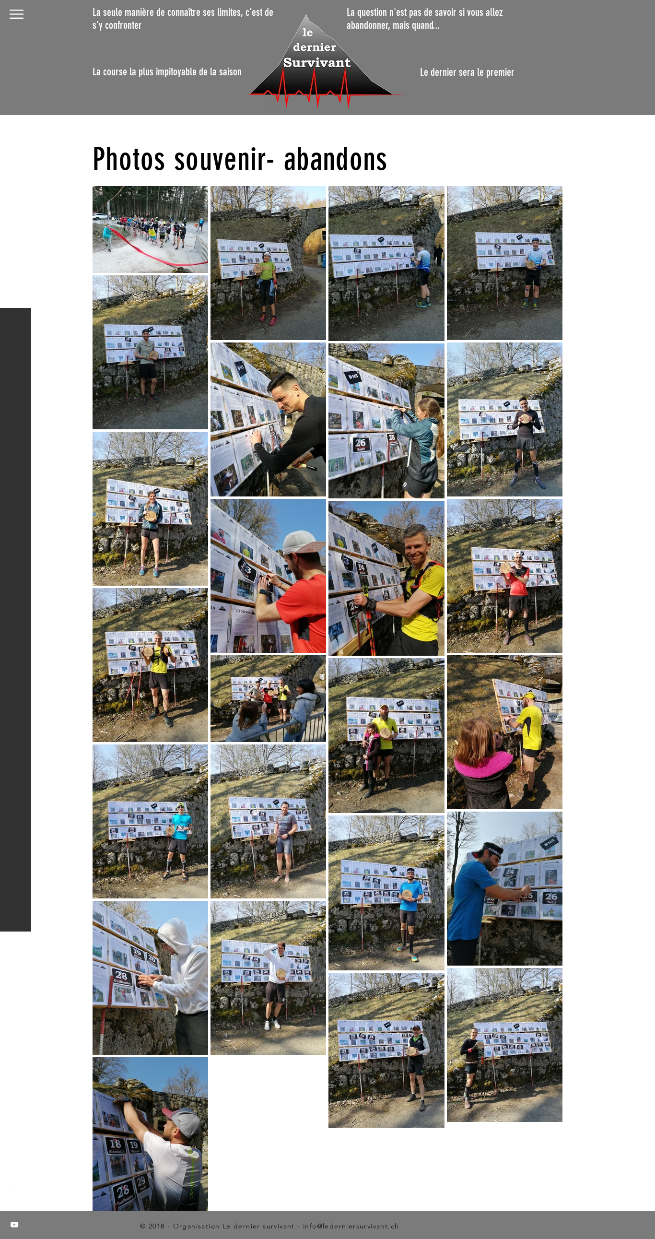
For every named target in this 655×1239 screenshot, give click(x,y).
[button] (16, 14)
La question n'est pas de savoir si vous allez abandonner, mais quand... (425, 19)
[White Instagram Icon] (14, 1205)
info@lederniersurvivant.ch (351, 1226)
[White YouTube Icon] (14, 1224)
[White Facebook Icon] (14, 1186)
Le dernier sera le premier (467, 72)
